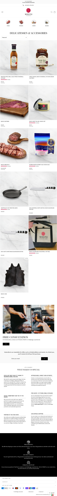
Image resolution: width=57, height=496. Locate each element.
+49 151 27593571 (42, 467)
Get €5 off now (7, 485)
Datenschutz (31, 491)
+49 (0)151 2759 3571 (29, 5)
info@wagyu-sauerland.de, (32, 467)
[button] (4, 79)
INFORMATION (6, 478)
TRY (6, 344)
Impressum (41, 491)
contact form (52, 467)
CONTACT (5, 482)
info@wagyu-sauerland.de (44, 403)
